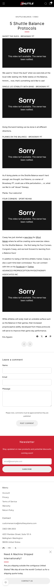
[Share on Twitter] (46, 336)
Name (5, 365)
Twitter (31, 267)
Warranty (6, 506)
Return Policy (8, 510)
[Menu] (3, 3)
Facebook (20, 267)
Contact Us (27, 581)
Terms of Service (9, 501)
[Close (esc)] (50, 551)
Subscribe (27, 469)
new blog (28, 237)
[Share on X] (41, 336)
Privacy (5, 497)
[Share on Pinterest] (50, 336)
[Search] (45, 3)
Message (6, 389)
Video (35, 17)
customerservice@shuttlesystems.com (19, 523)
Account (6, 493)
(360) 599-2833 (9, 529)
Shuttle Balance (23, 17)
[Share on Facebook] (37, 336)
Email (4, 377)
